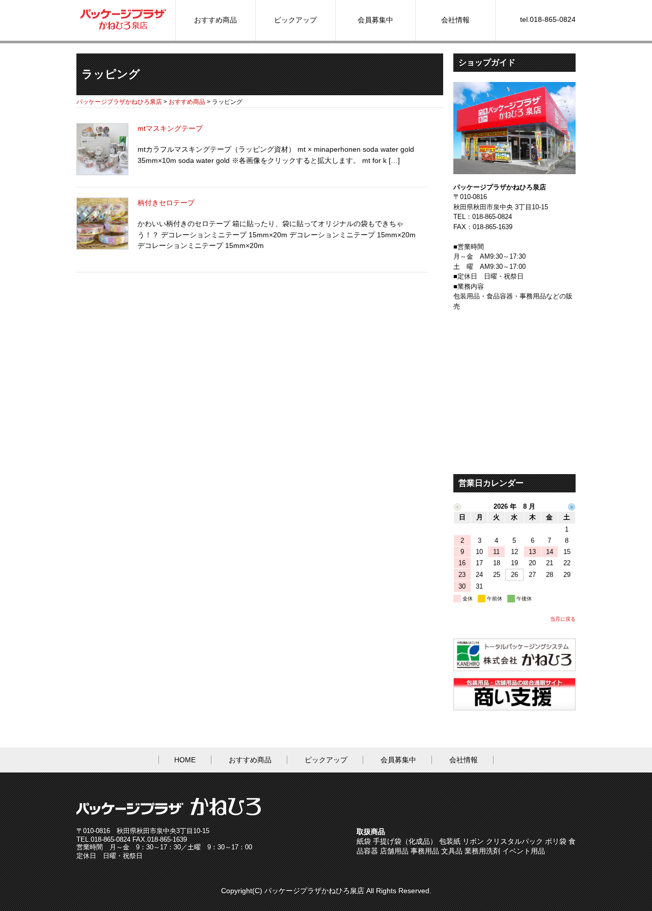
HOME (185, 760)
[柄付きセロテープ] (102, 247)
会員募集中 (375, 20)
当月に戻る (563, 619)
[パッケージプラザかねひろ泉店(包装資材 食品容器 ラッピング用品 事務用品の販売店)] (123, 28)
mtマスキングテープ (170, 128)
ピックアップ (295, 20)
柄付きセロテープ (166, 203)
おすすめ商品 (215, 20)
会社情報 (455, 20)
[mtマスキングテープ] (102, 173)
